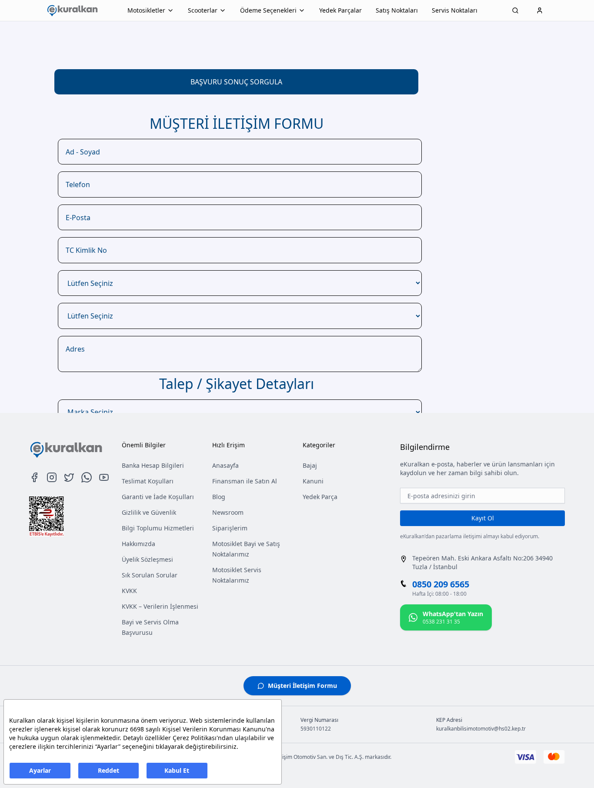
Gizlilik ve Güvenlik (149, 512)
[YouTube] (104, 477)
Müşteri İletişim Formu (302, 685)
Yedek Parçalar (340, 10)
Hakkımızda (138, 544)
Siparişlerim (229, 528)
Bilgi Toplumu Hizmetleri (158, 528)
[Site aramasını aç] (515, 10)
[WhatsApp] (86, 477)
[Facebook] (34, 477)
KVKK (129, 591)
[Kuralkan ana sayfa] (72, 10)
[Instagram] (52, 477)
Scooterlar (202, 10)
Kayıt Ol (482, 518)
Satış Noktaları (397, 10)
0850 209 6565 (440, 584)
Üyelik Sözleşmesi (147, 559)
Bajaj (310, 465)
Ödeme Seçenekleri (268, 10)
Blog (218, 497)
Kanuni (313, 481)
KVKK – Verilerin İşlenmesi (160, 606)
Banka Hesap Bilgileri (153, 465)
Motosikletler (146, 10)
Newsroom (228, 512)
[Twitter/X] (69, 477)
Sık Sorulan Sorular (149, 575)
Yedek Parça (320, 497)
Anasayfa (225, 465)
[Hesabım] (539, 10)
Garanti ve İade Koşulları (158, 497)
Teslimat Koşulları (148, 481)
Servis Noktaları (454, 10)
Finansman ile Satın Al (244, 481)
